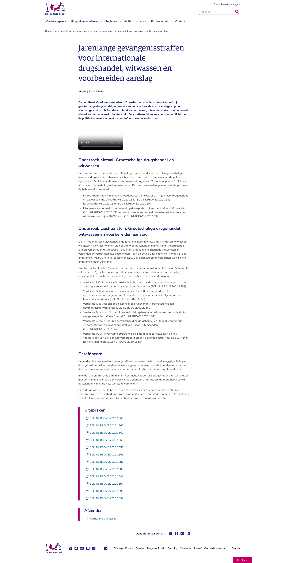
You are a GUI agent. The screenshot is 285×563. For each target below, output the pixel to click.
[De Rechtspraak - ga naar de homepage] (55, 8)
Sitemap (118, 548)
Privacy (129, 548)
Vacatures (185, 548)
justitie (171, 361)
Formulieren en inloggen (226, 4)
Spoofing (173, 548)
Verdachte (89, 282)
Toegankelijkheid (156, 548)
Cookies (140, 548)
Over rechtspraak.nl (214, 548)
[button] (242, 560)
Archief (198, 548)
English (236, 548)
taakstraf (169, 212)
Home (48, 31)
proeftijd (153, 295)
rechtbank (93, 195)
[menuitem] (57, 21)
